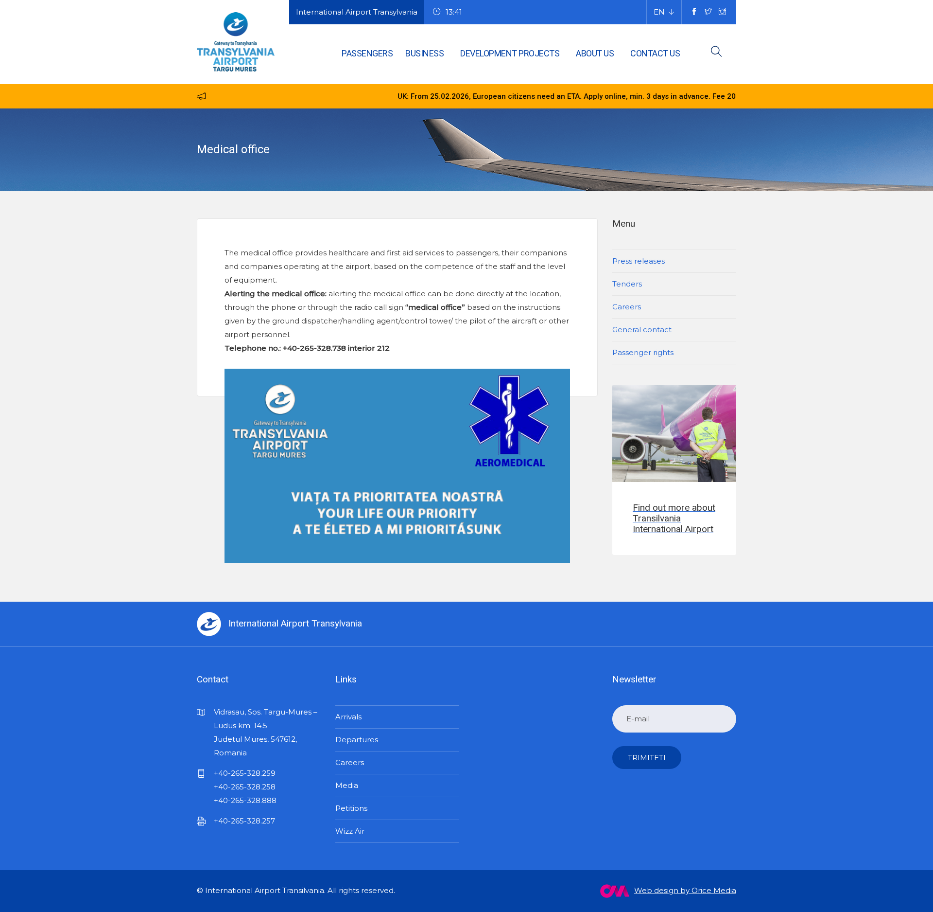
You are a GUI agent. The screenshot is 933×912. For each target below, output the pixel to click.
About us (595, 53)
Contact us (655, 53)
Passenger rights (643, 352)
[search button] (716, 53)
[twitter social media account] (708, 12)
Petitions (351, 808)
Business (424, 53)
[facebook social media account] (694, 12)
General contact (642, 329)
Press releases (638, 261)
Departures (356, 739)
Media (346, 785)
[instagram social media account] (722, 12)
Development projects (509, 53)
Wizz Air (349, 831)
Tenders (627, 283)
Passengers (367, 53)
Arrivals (348, 716)
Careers (626, 306)
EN (659, 12)
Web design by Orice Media (685, 890)
